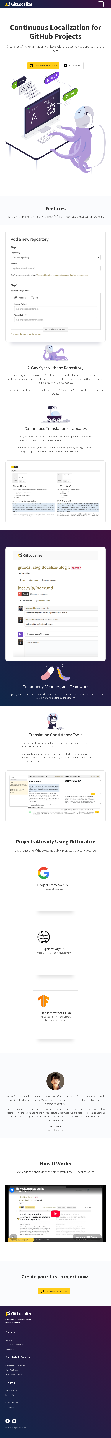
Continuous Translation (14, 1345)
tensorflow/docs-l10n (56, 1013)
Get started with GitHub (46, 65)
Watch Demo (75, 65)
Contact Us (9, 1407)
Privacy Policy (11, 1395)
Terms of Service (12, 1390)
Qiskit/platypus (54, 949)
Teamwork (9, 1349)
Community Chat (11, 1402)
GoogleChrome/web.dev (53, 885)
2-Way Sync (9, 1340)
